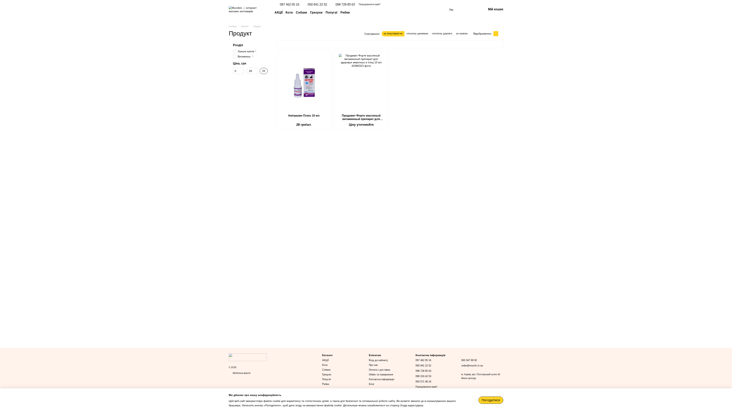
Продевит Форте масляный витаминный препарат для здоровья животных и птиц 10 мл (361, 119)
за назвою (462, 33)
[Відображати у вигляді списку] (500, 33)
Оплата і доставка (379, 369)
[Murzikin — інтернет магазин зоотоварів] (248, 357)
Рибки (345, 12)
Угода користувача (411, 405)
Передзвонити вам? (369, 4)
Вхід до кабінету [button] (378, 360)
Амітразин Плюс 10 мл (304, 115)
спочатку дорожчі (442, 33)
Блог (371, 384)
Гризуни (316, 12)
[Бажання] (464, 9)
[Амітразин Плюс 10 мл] (303, 82)
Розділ (238, 45)
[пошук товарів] (357, 13)
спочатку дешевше (417, 33)
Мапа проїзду (468, 378)
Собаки (301, 12)
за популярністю (393, 33)
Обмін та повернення (381, 374)
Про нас (373, 365)
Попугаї (331, 12)
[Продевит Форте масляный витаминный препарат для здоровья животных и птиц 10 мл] (361, 82)
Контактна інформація (381, 379)
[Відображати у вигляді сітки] (495, 33)
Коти (289, 12)
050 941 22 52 (317, 4)
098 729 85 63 (345, 4)
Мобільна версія (241, 373)
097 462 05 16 (289, 4)
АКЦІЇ (278, 12)
